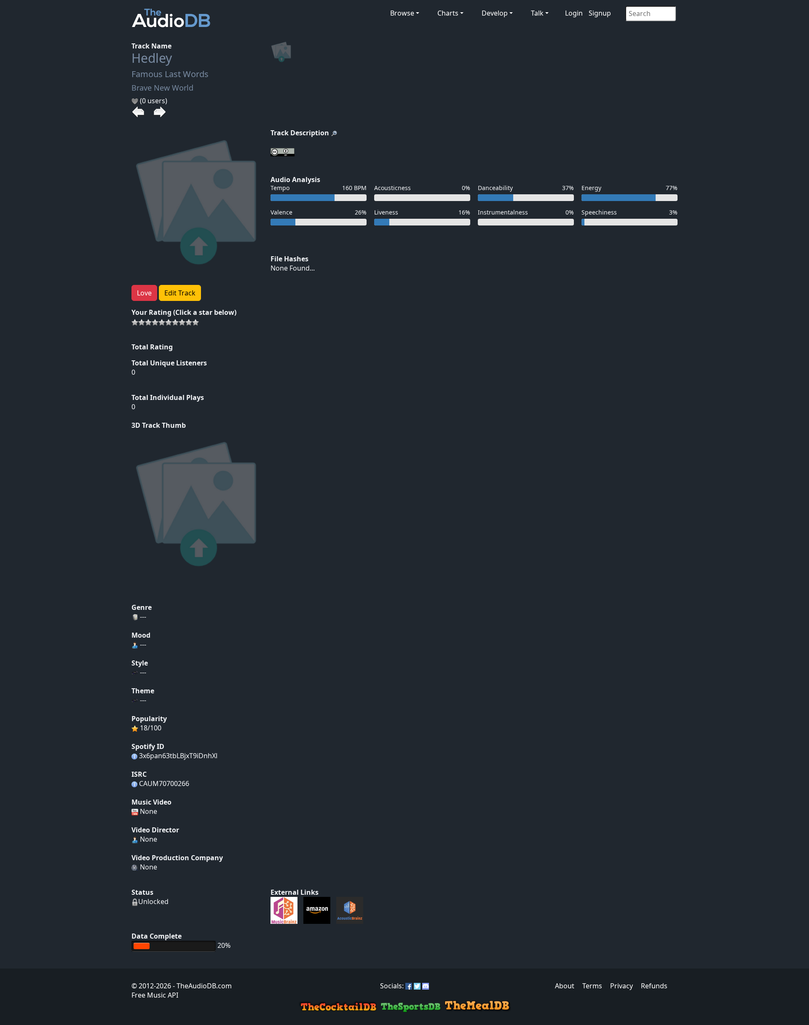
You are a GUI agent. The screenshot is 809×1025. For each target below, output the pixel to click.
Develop (495, 13)
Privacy (621, 985)
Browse (402, 13)
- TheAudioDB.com (201, 985)
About (564, 985)
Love (144, 293)
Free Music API (154, 995)
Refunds (654, 985)
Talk (537, 13)
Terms (592, 985)
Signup (600, 13)
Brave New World (162, 88)
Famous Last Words (170, 74)
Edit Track (180, 293)
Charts (447, 13)
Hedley (151, 58)
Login (574, 13)
